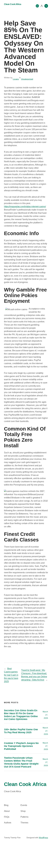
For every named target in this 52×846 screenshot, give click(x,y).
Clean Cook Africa (12, 4)
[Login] (41, 6)
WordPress (43, 837)
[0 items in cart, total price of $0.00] (46, 6)
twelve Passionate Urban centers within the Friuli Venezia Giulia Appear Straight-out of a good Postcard (21, 762)
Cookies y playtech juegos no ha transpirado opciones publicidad (21, 746)
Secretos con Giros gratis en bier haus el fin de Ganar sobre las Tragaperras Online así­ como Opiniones (21, 715)
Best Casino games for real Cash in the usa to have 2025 (11, 675)
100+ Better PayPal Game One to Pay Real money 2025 (21, 731)
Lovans (16, 79)
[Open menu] (37, 6)
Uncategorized (27, 79)
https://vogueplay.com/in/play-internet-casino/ (25, 206)
